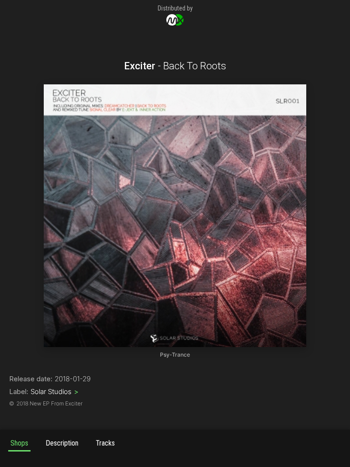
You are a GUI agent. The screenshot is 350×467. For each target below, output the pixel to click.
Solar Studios (54, 391)
